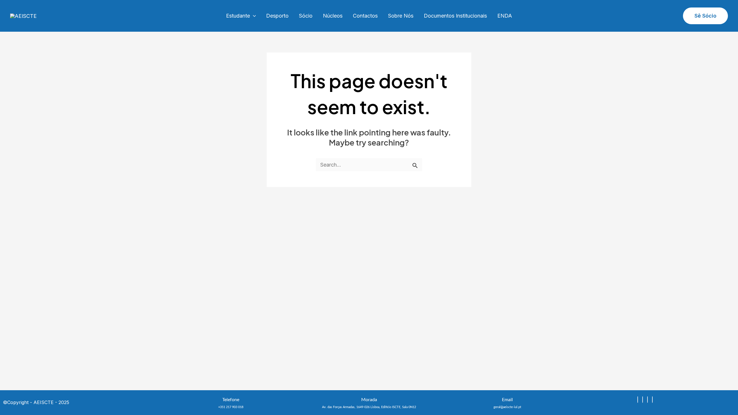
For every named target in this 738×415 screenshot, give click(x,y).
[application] (253, 16)
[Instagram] (637, 399)
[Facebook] (647, 399)
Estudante (238, 16)
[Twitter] (652, 399)
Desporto (277, 16)
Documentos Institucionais (455, 16)
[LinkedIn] (642, 399)
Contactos (365, 16)
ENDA (504, 16)
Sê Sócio (705, 16)
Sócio (305, 16)
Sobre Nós (400, 16)
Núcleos (332, 16)
